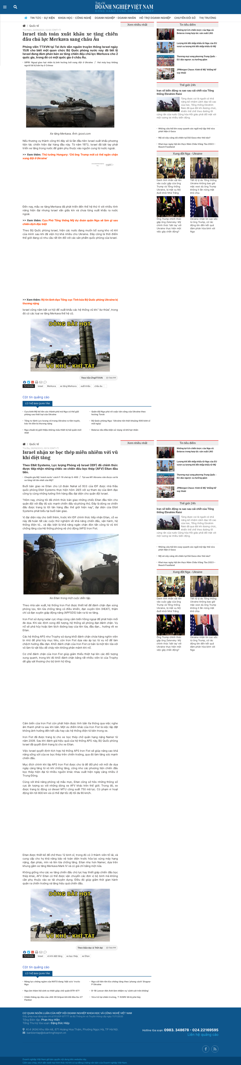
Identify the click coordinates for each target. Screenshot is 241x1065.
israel (40, 386)
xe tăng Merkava (68, 386)
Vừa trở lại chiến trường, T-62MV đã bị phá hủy (116, 997)
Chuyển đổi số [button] (185, 18)
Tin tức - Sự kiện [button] (42, 18)
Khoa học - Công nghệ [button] (75, 18)
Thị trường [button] (208, 18)
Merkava (51, 386)
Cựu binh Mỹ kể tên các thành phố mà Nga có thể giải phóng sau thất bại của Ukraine (51, 413)
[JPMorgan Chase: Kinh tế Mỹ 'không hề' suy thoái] (166, 74)
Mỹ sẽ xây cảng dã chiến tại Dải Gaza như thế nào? (184, 137)
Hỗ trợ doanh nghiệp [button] (155, 18)
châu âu (98, 386)
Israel (40, 956)
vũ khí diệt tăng (54, 956)
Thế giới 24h (188, 85)
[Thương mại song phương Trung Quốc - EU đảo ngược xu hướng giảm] (166, 60)
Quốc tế (34, 25)
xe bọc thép (72, 956)
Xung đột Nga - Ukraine (187, 153)
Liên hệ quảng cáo (203, 1034)
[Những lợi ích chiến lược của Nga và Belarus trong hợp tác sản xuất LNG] (166, 34)
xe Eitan (86, 956)
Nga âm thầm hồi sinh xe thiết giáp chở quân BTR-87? (52, 990)
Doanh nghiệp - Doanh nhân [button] (116, 18)
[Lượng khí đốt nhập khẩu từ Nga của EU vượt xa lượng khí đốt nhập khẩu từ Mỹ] (166, 47)
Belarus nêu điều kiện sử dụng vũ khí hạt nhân (114, 430)
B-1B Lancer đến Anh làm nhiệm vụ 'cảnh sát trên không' (120, 990)
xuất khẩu (85, 386)
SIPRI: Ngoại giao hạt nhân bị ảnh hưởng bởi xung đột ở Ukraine (59, 62)
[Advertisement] (70, 266)
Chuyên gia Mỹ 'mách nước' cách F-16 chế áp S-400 (51, 477)
